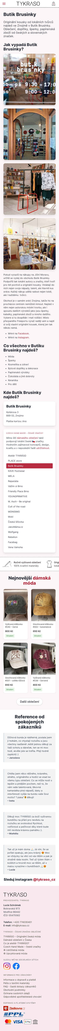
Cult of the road (16, 506)
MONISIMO (14, 511)
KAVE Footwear (16, 471)
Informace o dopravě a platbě (19, 979)
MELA (11, 476)
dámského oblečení (27, 437)
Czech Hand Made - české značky (24, 433)
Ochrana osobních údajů (16, 993)
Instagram (23, 337)
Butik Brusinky (15, 465)
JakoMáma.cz (15, 526)
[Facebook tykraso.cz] (16, 966)
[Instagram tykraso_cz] (6, 966)
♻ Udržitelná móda (13, 950)
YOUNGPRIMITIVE (17, 496)
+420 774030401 (22, 922)
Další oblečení (29, 701)
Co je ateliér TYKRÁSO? (16, 943)
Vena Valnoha (15, 547)
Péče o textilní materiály (16, 983)
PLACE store (15, 460)
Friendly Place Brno (18, 491)
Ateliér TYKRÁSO (17, 455)
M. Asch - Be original (19, 501)
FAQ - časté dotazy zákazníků (19, 986)
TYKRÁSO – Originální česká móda (22, 936)
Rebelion (12, 537)
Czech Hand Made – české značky (22, 946)
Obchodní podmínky (14, 989)
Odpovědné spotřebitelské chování (22, 996)
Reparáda (13, 481)
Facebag (12, 542)
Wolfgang (13, 532)
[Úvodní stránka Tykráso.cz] (28, 3)
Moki (10, 516)
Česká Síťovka (16, 521)
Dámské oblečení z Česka (17, 939)
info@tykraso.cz (20, 925)
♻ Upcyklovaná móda (15, 953)
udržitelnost (42, 448)
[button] (4, 3)
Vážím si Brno (15, 486)
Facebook (23, 333)
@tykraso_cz (44, 879)
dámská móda (37, 580)
